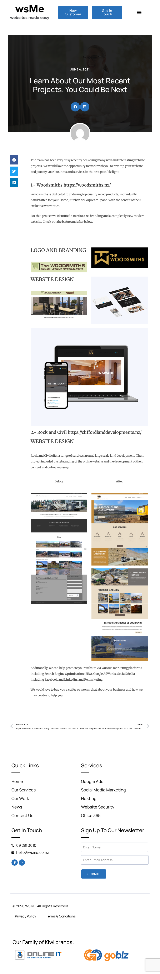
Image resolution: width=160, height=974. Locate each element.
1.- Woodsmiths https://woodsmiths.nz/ (71, 185)
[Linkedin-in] (22, 862)
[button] (139, 12)
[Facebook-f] (14, 862)
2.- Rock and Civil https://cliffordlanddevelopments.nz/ (86, 432)
